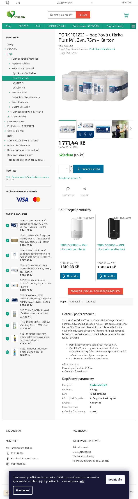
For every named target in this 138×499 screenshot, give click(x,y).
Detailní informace (68, 178)
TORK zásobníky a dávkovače (27, 112)
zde (82, 481)
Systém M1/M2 (21, 78)
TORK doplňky (18, 116)
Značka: (69, 53)
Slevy (10, 44)
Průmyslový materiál (23, 68)
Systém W (18, 83)
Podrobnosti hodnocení (102, 49)
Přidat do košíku (91, 168)
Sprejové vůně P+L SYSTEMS (22, 141)
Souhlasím (115, 480)
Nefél (10, 136)
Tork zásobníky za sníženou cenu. (25, 160)
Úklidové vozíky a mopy (20, 155)
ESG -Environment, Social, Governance (27, 177)
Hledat (83, 14)
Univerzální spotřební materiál (23, 150)
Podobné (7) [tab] (76, 302)
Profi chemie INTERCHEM (20, 126)
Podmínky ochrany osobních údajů (91, 461)
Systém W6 (19, 88)
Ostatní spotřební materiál (26, 97)
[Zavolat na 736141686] (11, 2)
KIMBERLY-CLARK (16, 121)
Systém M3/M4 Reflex (24, 73)
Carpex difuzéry (15, 131)
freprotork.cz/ (18, 464)
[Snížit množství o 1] (71, 171)
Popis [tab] (63, 302)
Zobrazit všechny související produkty (95, 291)
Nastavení (22, 490)
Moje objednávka (82, 452)
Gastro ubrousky (21, 107)
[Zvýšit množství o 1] (71, 167)
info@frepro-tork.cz (22, 448)
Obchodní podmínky (83, 456)
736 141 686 (17, 453)
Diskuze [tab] (91, 302)
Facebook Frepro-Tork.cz (24, 458)
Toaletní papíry (20, 102)
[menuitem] (8, 26)
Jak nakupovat (65, 2)
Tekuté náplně (19, 92)
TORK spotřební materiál (24, 59)
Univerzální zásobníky (19, 145)
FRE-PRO (12, 49)
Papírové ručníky (21, 64)
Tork (9, 54)
